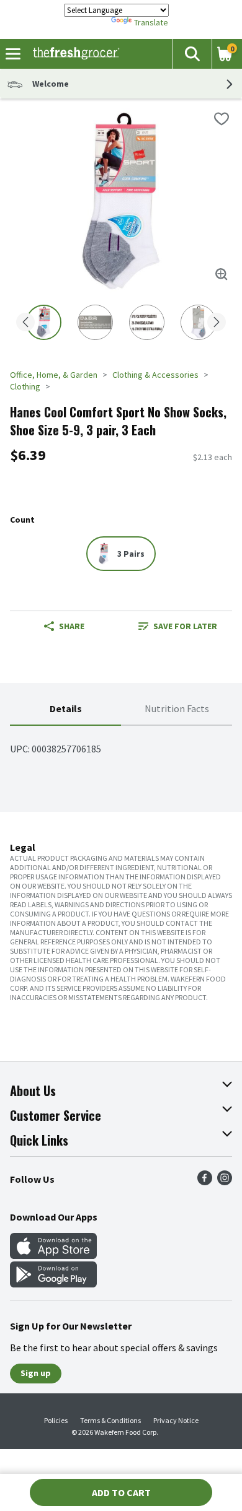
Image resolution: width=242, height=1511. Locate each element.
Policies (56, 1420)
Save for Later (185, 626)
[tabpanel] (121, 744)
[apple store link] (53, 1255)
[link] (178, 626)
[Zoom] (221, 274)
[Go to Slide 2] (95, 322)
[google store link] (53, 1284)
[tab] (65, 709)
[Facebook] (204, 1181)
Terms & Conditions (110, 1420)
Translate (151, 22)
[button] (192, 54)
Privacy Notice (176, 1420)
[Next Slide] (216, 323)
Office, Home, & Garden (53, 374)
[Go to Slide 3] (147, 322)
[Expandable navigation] (13, 54)
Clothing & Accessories (155, 374)
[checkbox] (221, 118)
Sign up (35, 1372)
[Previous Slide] (25, 323)
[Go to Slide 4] (198, 322)
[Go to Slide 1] (44, 322)
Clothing (25, 386)
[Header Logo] (73, 54)
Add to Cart (121, 1492)
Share (71, 626)
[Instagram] (224, 1181)
